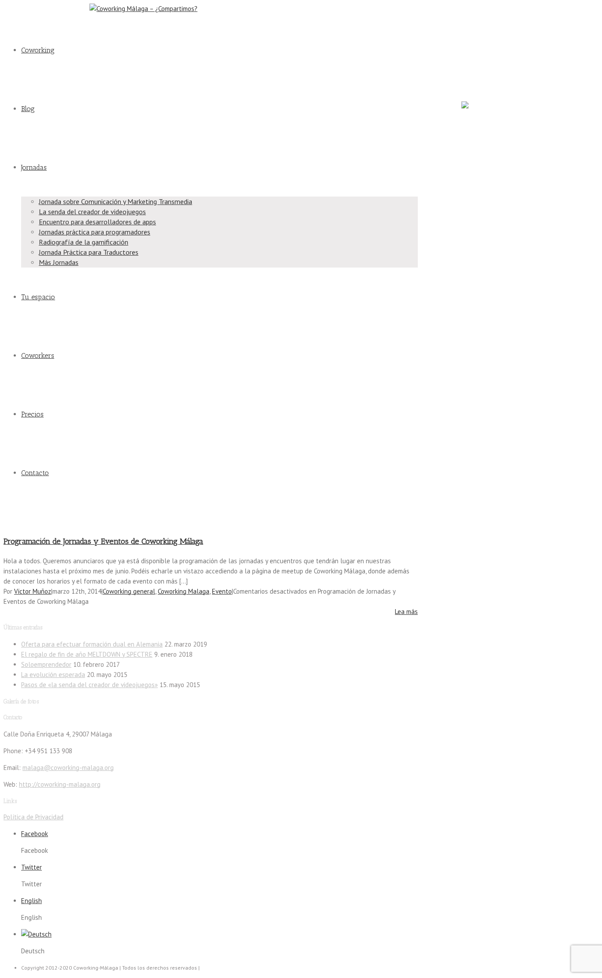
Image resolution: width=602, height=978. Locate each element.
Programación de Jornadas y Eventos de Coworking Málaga (103, 541)
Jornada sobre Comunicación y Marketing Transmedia (115, 201)
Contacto (35, 473)
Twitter (469, 44)
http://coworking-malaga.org (59, 784)
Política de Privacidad (33, 817)
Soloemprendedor (46, 664)
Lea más (406, 611)
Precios (32, 414)
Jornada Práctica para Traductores (88, 252)
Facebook (473, 14)
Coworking (38, 50)
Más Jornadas (58, 262)
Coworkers (37, 355)
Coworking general (129, 591)
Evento (222, 591)
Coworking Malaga (183, 591)
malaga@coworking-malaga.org (43, 8)
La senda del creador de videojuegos (92, 211)
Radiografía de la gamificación (83, 242)
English (31, 900)
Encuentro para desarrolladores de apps (97, 221)
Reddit (468, 75)
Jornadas (34, 167)
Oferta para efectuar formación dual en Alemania (92, 644)
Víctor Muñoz (32, 591)
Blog (28, 108)
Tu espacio (38, 297)
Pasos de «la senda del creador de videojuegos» (89, 685)
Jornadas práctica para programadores (94, 231)
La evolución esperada (53, 674)
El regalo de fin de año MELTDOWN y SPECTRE (86, 654)
